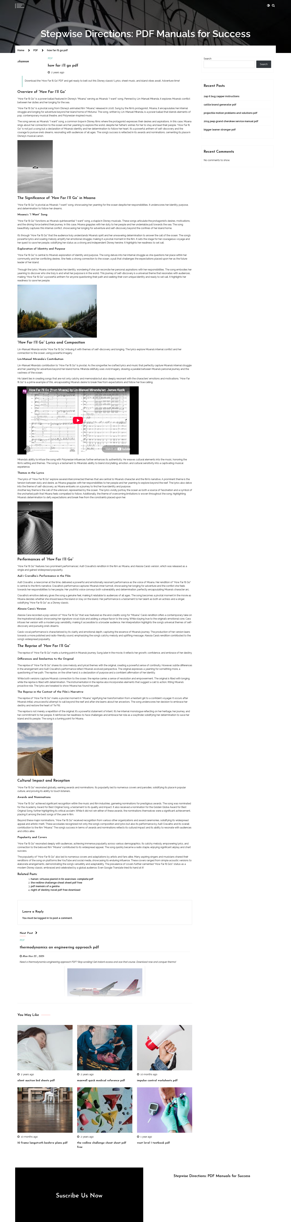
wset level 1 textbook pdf (153, 1142)
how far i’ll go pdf (63, 65)
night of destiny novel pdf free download (55, 889)
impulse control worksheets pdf (157, 1080)
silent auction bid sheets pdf (36, 1080)
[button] (268, 5)
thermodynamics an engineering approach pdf (59, 947)
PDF (50, 58)
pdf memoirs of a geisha (45, 886)
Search (207, 58)
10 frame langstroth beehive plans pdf (42, 1142)
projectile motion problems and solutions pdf (230, 113)
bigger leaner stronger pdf (220, 129)
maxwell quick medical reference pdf (101, 1080)
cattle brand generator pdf (220, 104)
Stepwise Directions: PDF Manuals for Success (146, 33)
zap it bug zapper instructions (221, 96)
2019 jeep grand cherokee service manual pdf (231, 121)
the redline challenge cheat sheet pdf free (56, 882)
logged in (43, 918)
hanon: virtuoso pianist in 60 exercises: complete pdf (62, 879)
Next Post (26, 933)
